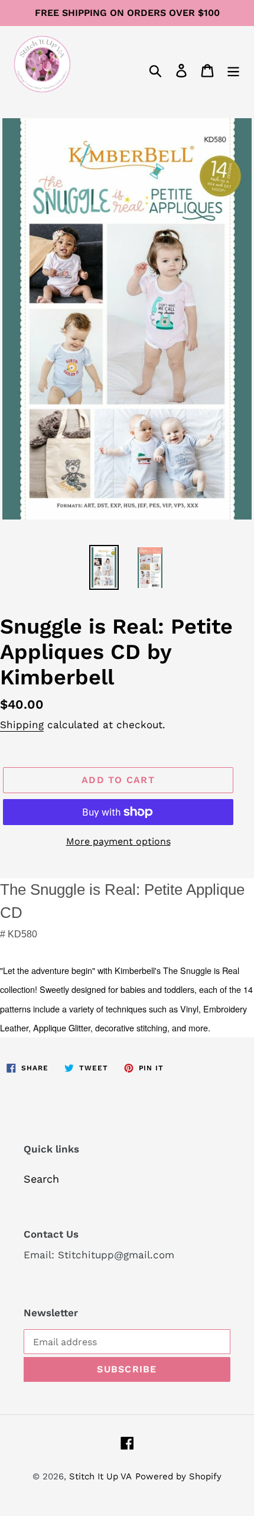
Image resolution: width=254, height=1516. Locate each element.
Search (41, 1179)
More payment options (118, 841)
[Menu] (233, 69)
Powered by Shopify (178, 1476)
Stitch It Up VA (100, 1476)
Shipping (22, 725)
